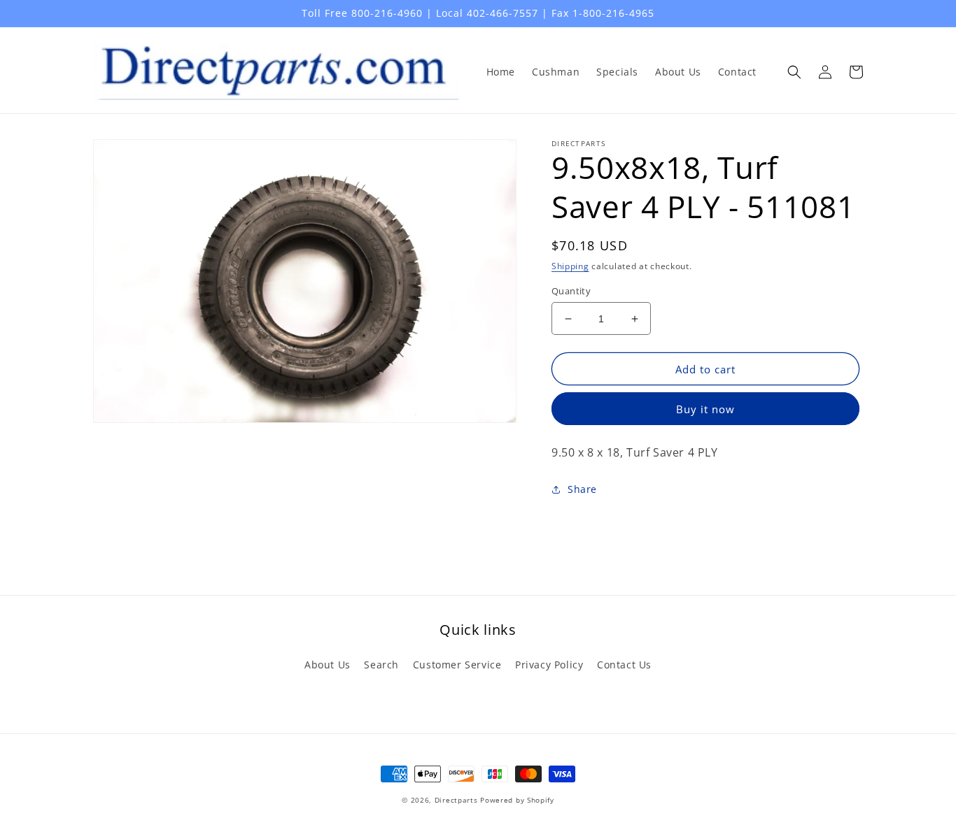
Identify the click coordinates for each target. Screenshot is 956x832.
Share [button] (582, 489)
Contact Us (624, 664)
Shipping (570, 266)
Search (381, 664)
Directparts (456, 800)
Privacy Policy (549, 664)
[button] (794, 72)
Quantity (571, 291)
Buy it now (705, 409)
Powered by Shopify (517, 800)
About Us (327, 664)
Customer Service (457, 664)
